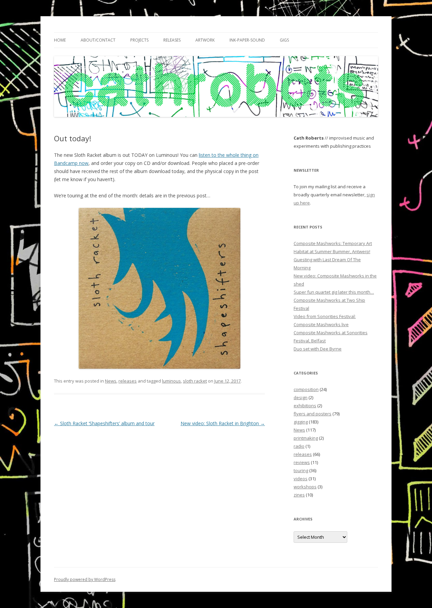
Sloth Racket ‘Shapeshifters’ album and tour (104, 423)
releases (127, 381)
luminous (171, 381)
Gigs (284, 40)
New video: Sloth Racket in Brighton (223, 423)
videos (300, 479)
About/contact (98, 40)
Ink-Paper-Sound (247, 40)
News (110, 381)
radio (299, 446)
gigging (301, 422)
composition (306, 389)
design (300, 397)
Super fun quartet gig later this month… (334, 292)
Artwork (205, 40)
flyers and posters (312, 414)
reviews (302, 462)
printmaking (306, 438)
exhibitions (305, 406)
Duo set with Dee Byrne (318, 349)
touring (301, 470)
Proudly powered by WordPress (84, 579)
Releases (172, 40)
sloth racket (195, 381)
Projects (139, 40)
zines (299, 495)
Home (60, 40)
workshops (305, 487)
